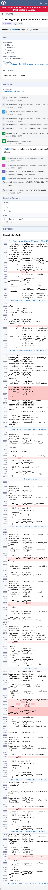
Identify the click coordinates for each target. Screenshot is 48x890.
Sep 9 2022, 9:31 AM (13, 193)
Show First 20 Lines (16, 241)
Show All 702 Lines (30, 301)
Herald (9, 105)
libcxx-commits (34, 128)
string (13, 222)
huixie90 (10, 53)
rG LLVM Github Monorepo (14, 91)
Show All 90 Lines (30, 351)
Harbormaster (12, 133)
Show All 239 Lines (30, 832)
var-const (11, 50)
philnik (15, 30)
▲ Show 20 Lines (15, 301)
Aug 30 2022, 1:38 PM (14, 136)
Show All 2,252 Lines (29, 883)
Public (19, 24)
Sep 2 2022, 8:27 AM (14, 144)
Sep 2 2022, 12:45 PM (14, 168)
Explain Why (30, 175)
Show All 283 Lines (30, 429)
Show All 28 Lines (30, 669)
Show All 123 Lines (30, 780)
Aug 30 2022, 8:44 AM (14, 100)
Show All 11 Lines (30, 479)
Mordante (11, 48)
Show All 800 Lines (31, 241)
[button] (46, 3)
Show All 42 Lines (30, 527)
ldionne (10, 45)
